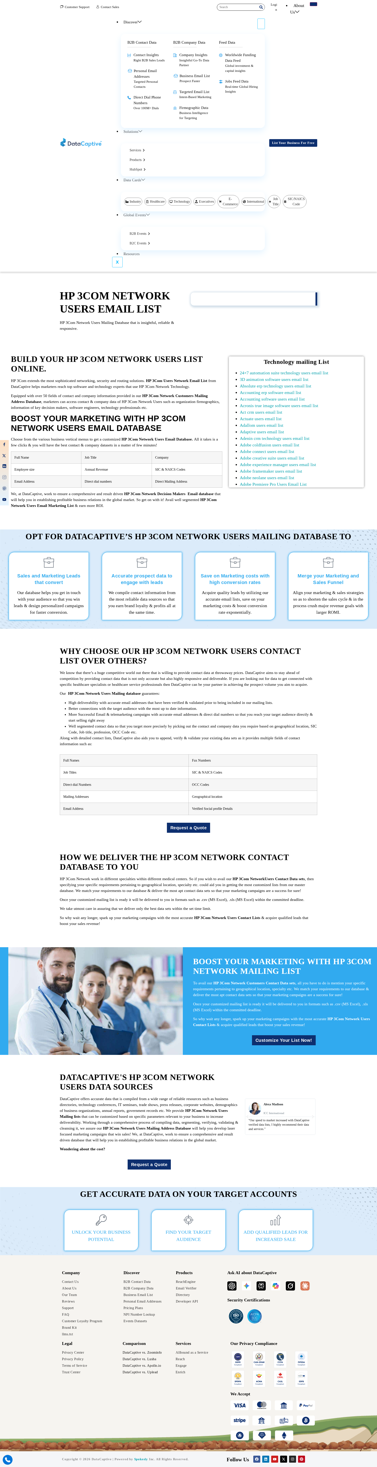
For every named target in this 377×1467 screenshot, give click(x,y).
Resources (131, 254)
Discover (130, 22)
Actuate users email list (261, 418)
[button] (247, 1117)
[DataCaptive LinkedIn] (4, 467)
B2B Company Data (189, 42)
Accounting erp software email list (270, 392)
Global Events (134, 215)
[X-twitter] (283, 1459)
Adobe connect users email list (267, 451)
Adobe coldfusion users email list (269, 444)
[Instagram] (292, 1459)
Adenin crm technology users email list (275, 438)
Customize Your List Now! (283, 1040)
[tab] (136, 150)
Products (184, 1272)
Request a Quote (188, 827)
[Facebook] (256, 1459)
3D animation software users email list (274, 379)
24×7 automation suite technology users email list (284, 372)
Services (183, 1343)
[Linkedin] (265, 1459)
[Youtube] (274, 1459)
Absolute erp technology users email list (275, 386)
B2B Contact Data (141, 42)
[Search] (261, 7)
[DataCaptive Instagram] (4, 478)
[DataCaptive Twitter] (4, 456)
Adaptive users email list (262, 431)
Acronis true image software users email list (279, 405)
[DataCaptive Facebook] (4, 445)
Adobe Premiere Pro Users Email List (273, 484)
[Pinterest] (301, 1459)
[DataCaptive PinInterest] (4, 489)
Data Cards (132, 180)
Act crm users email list (261, 412)
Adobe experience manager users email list (278, 464)
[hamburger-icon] (313, 4)
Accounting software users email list (272, 399)
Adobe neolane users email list (267, 477)
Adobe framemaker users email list (271, 471)
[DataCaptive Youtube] (4, 500)
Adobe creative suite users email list (272, 458)
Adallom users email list (261, 425)
